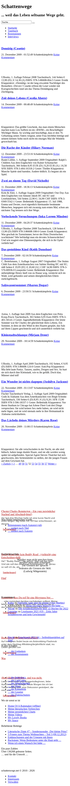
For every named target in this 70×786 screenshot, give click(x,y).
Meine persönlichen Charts (21, 711)
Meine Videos (15, 714)
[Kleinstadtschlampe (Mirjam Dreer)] (9, 360)
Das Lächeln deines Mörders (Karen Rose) (29, 420)
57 (46, 463)
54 (36, 463)
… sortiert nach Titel (18, 528)
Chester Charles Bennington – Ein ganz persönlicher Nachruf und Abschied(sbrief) (28, 512)
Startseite (12, 28)
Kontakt (12, 776)
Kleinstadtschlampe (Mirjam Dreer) (25, 335)
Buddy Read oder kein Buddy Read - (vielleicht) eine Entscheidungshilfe (28, 556)
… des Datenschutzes (19, 695)
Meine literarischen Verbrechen (24, 708)
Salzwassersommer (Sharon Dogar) (24, 285)
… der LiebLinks (17, 680)
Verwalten (13, 782)
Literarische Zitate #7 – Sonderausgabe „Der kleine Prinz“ (38, 731)
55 (39, 463)
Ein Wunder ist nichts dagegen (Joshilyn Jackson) (34, 381)
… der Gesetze (15, 692)
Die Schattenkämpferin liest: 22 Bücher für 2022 (43, 608)
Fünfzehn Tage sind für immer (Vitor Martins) (41, 602)
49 (20, 463)
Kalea (11, 602)
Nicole (11, 608)
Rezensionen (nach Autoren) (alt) (25, 525)
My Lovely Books (17, 717)
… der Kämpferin (17, 689)
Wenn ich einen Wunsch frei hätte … (45, 605)
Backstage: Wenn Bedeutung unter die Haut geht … (34, 740)
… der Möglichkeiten (19, 683)
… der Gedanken (17, 651)
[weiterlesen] (9, 572)
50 (23, 463)
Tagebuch (13, 30)
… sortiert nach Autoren (20, 531)
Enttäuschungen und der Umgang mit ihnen (30, 737)
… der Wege (14, 686)
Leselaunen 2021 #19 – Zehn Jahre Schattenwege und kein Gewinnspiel (32, 613)
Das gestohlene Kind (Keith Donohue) (26, 249)
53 (33, 463)
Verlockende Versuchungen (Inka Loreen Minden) (34, 216)
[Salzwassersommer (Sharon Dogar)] (9, 311)
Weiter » (52, 463)
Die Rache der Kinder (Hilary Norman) (27, 147)
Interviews (13, 36)
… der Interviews (17, 677)
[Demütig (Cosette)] (9, 74)
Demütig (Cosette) (13, 48)
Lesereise (12, 611)
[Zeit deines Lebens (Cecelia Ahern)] (9, 124)
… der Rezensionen (18, 654)
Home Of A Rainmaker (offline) (24, 706)
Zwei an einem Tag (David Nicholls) (25, 180)
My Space (13, 720)
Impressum (13, 779)
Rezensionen (14, 33)
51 (26, 463)
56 (42, 463)
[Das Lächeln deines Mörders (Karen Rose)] (9, 446)
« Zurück (6, 463)
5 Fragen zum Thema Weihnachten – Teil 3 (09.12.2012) (37, 734)
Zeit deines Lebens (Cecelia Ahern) (24, 98)
